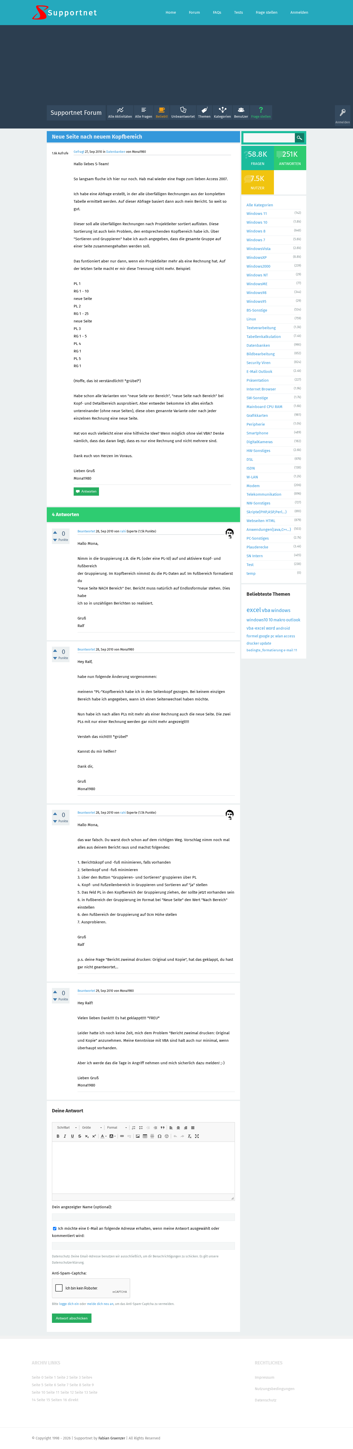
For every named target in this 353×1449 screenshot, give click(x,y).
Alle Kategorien (260, 205)
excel (254, 610)
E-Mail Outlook (259, 371)
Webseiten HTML (261, 520)
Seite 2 (62, 1377)
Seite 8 (75, 1385)
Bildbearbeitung (261, 354)
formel (252, 636)
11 (295, 650)
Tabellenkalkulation (264, 336)
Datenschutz (266, 1400)
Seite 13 (81, 1392)
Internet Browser (261, 389)
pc (272, 636)
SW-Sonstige (257, 398)
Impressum (264, 1377)
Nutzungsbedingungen (275, 1388)
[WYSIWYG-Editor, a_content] (143, 1168)
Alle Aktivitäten (120, 116)
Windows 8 (256, 231)
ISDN (251, 468)
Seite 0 (37, 1377)
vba (266, 610)
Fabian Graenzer (111, 1438)
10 (270, 620)
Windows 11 (257, 213)
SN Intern (255, 556)
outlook (293, 619)
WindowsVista (259, 248)
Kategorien (222, 116)
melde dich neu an (100, 1304)
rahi (123, 531)
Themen (204, 116)
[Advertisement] (176, 66)
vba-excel (256, 628)
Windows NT (257, 275)
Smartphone (257, 433)
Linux (251, 319)
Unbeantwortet (183, 116)
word (270, 628)
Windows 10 (257, 222)
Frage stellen (261, 116)
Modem (253, 486)
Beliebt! (162, 116)
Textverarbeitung (261, 328)
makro (279, 619)
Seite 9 (88, 1385)
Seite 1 (50, 1377)
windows (280, 610)
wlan (279, 636)
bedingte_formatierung (265, 650)
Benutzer (241, 116)
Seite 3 (75, 1377)
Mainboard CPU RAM (264, 406)
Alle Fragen (143, 116)
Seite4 (87, 1377)
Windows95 (256, 301)
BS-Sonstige (257, 310)
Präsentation (258, 380)
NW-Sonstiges (258, 503)
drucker (253, 643)
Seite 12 (67, 1392)
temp (251, 573)
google (264, 636)
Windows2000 (258, 266)
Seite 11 (52, 1392)
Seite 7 (62, 1385)
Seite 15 (43, 1400)
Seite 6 (50, 1385)
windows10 (257, 620)
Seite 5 (37, 1385)
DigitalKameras (260, 442)
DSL (250, 459)
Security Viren (259, 362)
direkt (73, 1400)
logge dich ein (69, 1304)
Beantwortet (86, 531)
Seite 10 (38, 1392)
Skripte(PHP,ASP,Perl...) (267, 512)
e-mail (288, 650)
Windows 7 (256, 240)
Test (250, 564)
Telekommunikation (264, 494)
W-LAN (252, 477)
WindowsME (257, 284)
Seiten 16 (59, 1400)
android (283, 628)
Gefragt (79, 152)
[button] (66, 1127)
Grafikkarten (257, 415)
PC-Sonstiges (258, 538)
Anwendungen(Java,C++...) (269, 529)
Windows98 (256, 292)
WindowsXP (257, 257)
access (289, 636)
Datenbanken (115, 152)
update (265, 643)
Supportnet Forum (76, 112)
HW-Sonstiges (258, 450)
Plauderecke (257, 547)
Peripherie (256, 424)
